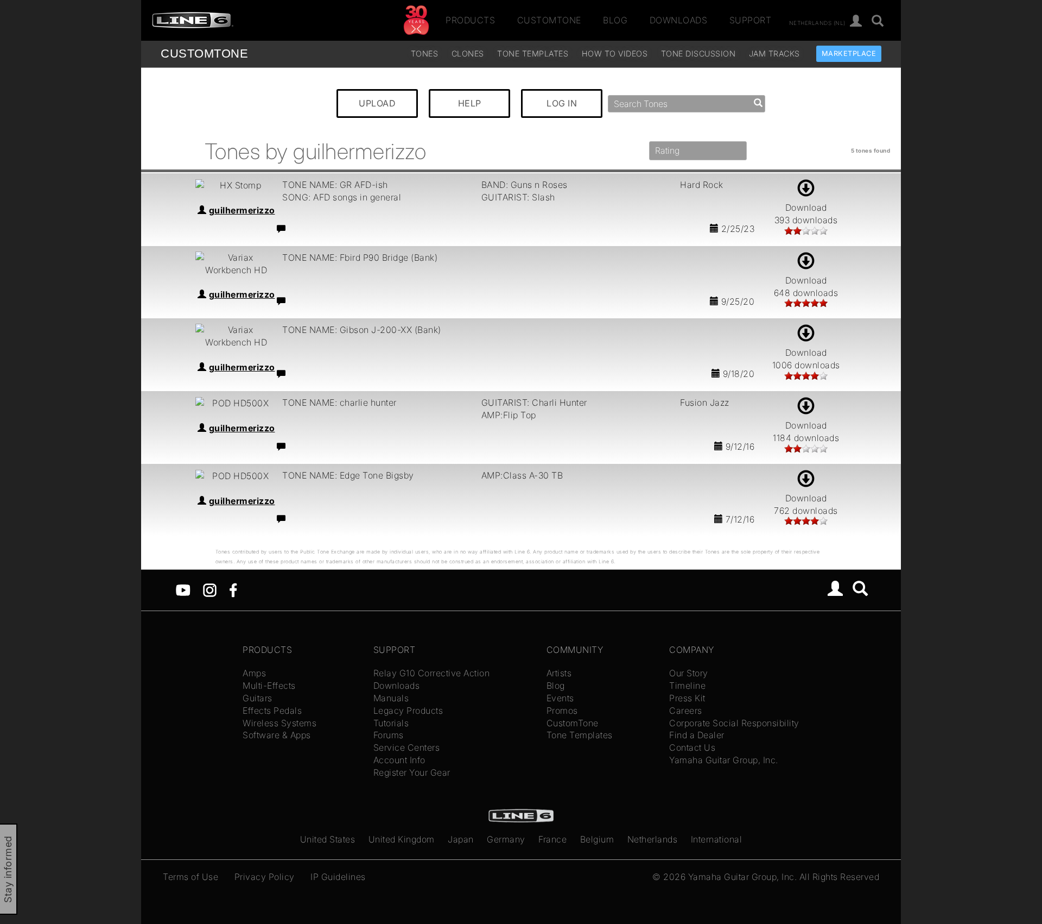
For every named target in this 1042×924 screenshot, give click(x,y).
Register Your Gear (411, 772)
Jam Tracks (774, 53)
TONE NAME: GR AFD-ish (335, 184)
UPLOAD (377, 103)
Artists (559, 673)
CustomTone (549, 20)
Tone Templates (532, 53)
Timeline (687, 685)
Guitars (257, 698)
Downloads (679, 20)
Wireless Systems (279, 723)
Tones (425, 53)
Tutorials (391, 723)
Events (560, 698)
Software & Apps (277, 735)
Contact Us (692, 747)
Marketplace (849, 53)
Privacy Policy (264, 876)
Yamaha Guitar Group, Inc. (723, 760)
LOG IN (562, 103)
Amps (254, 673)
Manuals (391, 698)
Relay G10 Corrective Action (431, 673)
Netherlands (652, 839)
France (552, 839)
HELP (469, 103)
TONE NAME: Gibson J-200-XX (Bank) (361, 329)
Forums (388, 735)
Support (750, 20)
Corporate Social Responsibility (734, 723)
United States (327, 839)
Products (470, 20)
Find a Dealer (697, 735)
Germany (506, 839)
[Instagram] (209, 589)
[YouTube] (183, 589)
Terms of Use (190, 876)
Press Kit (687, 698)
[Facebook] (233, 589)
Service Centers (406, 747)
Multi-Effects (269, 685)
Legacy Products (408, 710)
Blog (615, 20)
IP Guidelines (338, 876)
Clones (468, 53)
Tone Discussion (698, 53)
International (716, 839)
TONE (204, 53)
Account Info (399, 760)
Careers (685, 710)
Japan (461, 839)
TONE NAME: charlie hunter (339, 402)
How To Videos (615, 53)
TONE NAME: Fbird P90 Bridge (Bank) (359, 257)
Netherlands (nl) (817, 22)
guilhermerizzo (242, 210)
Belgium (597, 839)
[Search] (878, 21)
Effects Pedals (272, 710)
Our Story (688, 673)
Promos (562, 710)
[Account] (856, 21)
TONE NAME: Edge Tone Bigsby (348, 475)
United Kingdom (401, 839)
